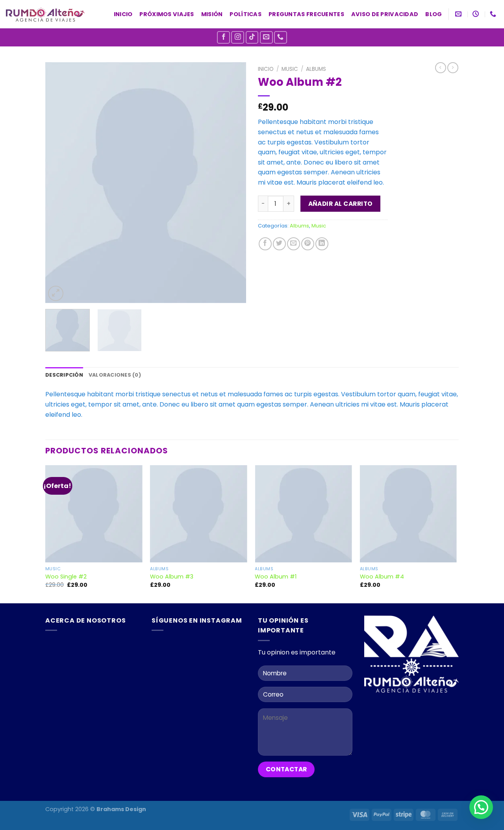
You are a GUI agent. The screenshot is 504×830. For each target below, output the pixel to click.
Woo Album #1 (275, 576)
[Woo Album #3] (198, 513)
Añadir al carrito (340, 204)
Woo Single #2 (66, 576)
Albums (316, 69)
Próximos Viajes (166, 14)
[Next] (232, 183)
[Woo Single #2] (94, 513)
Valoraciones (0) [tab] (115, 375)
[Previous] (59, 183)
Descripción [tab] (64, 375)
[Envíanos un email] (266, 37)
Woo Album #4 (382, 576)
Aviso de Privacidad (384, 14)
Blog (433, 14)
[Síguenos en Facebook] (223, 37)
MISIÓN (212, 14)
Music (290, 69)
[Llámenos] (280, 37)
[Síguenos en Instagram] (237, 37)
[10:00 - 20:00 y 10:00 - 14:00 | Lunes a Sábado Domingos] (476, 14)
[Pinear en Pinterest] (307, 243)
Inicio (123, 14)
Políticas (245, 14)
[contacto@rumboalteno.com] (459, 14)
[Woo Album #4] (408, 513)
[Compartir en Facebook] (265, 243)
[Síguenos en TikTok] (252, 37)
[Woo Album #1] (303, 513)
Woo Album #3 (171, 576)
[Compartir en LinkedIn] (321, 243)
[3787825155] (494, 14)
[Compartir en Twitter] (279, 243)
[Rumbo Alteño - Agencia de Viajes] (45, 14)
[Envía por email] (293, 243)
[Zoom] (55, 293)
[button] (481, 807)
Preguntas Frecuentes (306, 14)
